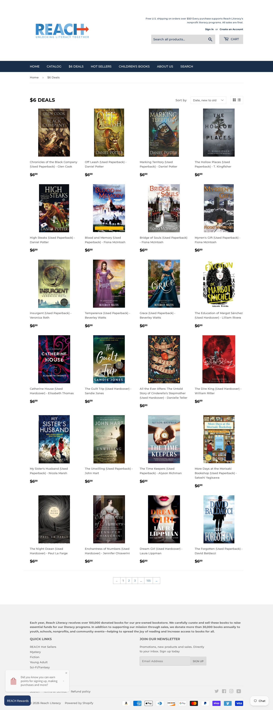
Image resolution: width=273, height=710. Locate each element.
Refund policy (80, 691)
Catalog (54, 66)
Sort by (181, 100)
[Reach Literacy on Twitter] (217, 692)
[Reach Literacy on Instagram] (231, 692)
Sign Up (198, 661)
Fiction (34, 657)
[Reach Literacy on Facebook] (224, 692)
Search (186, 66)
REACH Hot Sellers (43, 646)
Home (34, 66)
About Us (165, 66)
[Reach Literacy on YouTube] (239, 692)
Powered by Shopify (79, 703)
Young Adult (39, 662)
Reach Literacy (50, 703)
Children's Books (134, 66)
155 (149, 580)
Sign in (209, 29)
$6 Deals (76, 66)
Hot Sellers (101, 66)
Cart (234, 39)
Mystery (35, 652)
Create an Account (231, 29)
